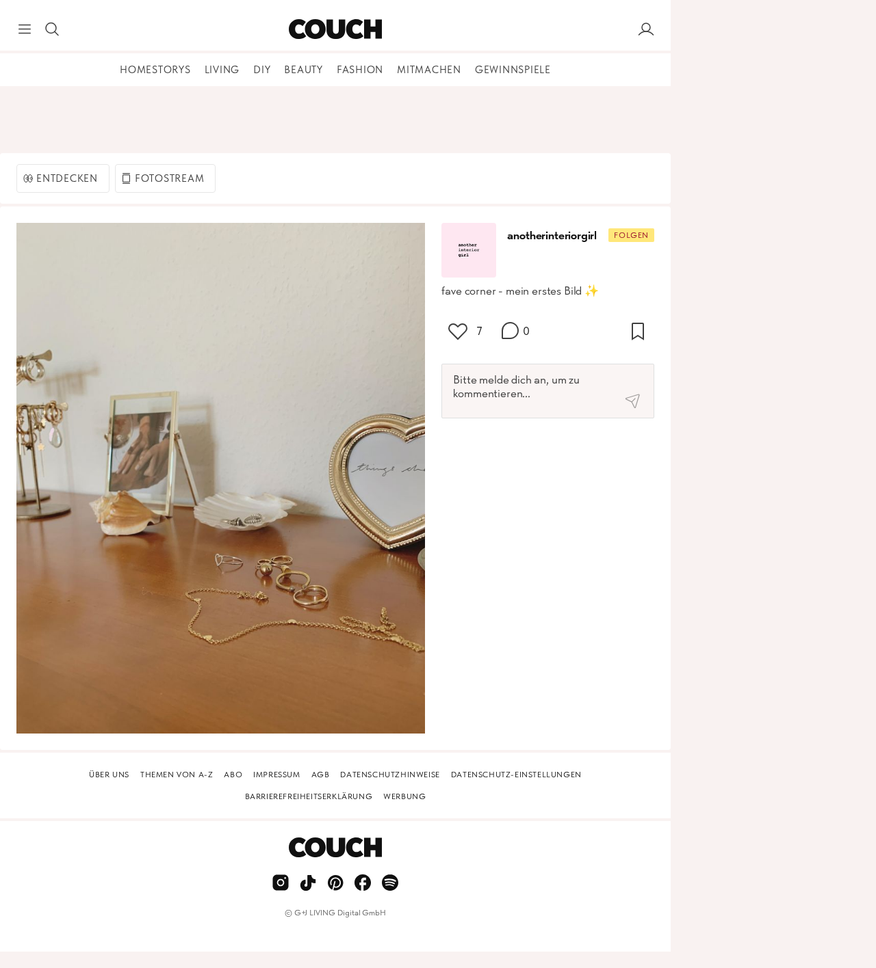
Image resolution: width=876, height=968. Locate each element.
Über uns (109, 774)
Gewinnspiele (513, 69)
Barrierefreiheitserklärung (309, 796)
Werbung (404, 796)
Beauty (303, 69)
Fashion (360, 69)
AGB (320, 774)
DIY (261, 69)
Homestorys (155, 69)
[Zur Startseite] (335, 29)
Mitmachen (429, 69)
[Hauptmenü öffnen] (24, 29)
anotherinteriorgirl (552, 235)
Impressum (276, 774)
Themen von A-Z (176, 774)
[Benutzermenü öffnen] (646, 29)
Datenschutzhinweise (389, 774)
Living (222, 69)
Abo (233, 774)
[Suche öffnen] (52, 29)
